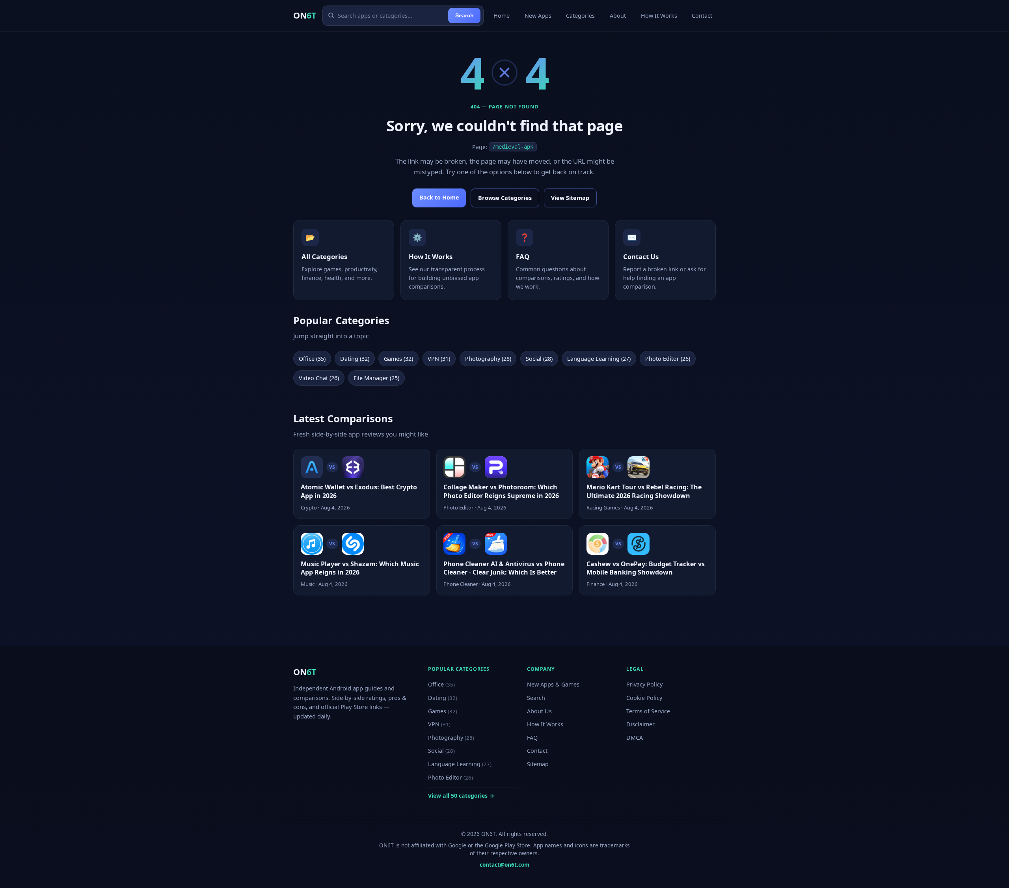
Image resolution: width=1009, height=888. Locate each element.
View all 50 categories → (461, 795)
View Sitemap (570, 197)
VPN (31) (439, 358)
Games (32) (398, 358)
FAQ (532, 737)
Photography (451, 737)
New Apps (538, 15)
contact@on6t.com (504, 864)
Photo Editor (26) (667, 358)
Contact (702, 15)
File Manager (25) (376, 378)
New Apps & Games (553, 684)
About (618, 15)
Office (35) (312, 358)
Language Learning (459, 764)
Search (464, 15)
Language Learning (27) (599, 358)
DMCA (634, 737)
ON (304, 15)
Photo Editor (450, 777)
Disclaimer (640, 724)
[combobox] (391, 15)
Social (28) (539, 358)
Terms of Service (648, 711)
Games (442, 711)
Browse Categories (505, 197)
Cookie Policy (644, 697)
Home (501, 15)
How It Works (659, 15)
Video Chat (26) (319, 378)
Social (441, 750)
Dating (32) (354, 358)
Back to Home (439, 197)
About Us (539, 711)
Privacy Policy (644, 684)
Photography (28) (488, 358)
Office (441, 684)
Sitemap (538, 764)
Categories (580, 15)
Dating (442, 697)
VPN (439, 724)
